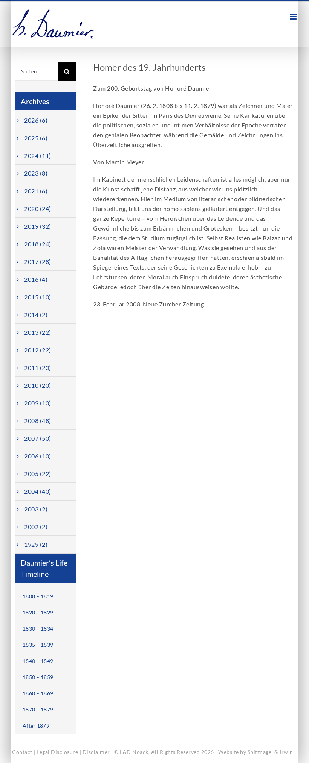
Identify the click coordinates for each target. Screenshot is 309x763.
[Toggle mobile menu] (294, 17)
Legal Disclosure (57, 752)
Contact (22, 752)
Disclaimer (96, 752)
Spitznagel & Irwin (270, 752)
